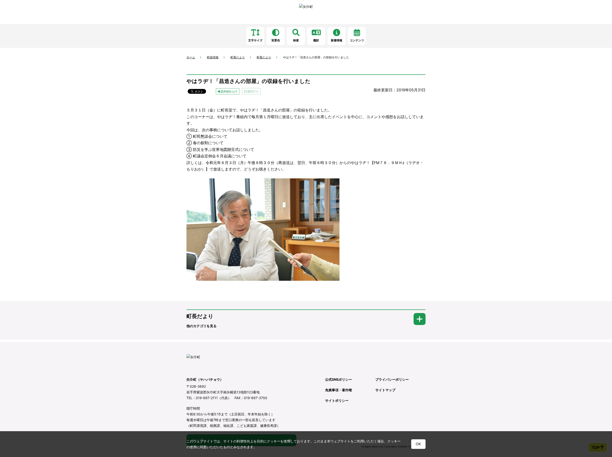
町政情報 (213, 57)
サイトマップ (385, 390)
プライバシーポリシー (392, 379)
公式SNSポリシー (338, 379)
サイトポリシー (337, 400)
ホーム (190, 57)
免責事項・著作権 (338, 390)
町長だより (237, 57)
